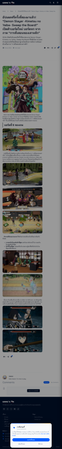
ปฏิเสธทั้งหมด (21, 444)
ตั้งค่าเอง (40, 444)
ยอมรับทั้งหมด (31, 440)
